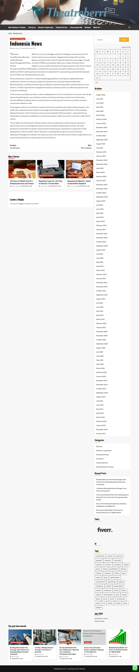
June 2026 (100, 103)
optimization (108, 594)
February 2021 (101, 323)
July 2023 (99, 205)
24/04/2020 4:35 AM (27, 48)
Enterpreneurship (76, 27)
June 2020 (100, 356)
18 (102, 69)
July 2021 (99, 303)
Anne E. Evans (15, 48)
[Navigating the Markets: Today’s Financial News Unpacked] (79, 169)
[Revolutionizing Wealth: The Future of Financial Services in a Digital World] (119, 637)
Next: (86, 146)
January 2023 (101, 229)
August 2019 (100, 397)
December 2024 (101, 160)
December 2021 (101, 282)
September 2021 (102, 295)
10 (97, 65)
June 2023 (100, 209)
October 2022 (101, 242)
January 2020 (101, 376)
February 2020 (101, 372)
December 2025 (101, 127)
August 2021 (100, 299)
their (98, 603)
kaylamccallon (100, 621)
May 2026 (99, 107)
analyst (110, 556)
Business (88, 27)
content (108, 564)
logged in (22, 203)
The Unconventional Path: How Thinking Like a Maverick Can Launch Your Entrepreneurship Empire (112, 497)
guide (123, 573)
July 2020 (99, 352)
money (123, 590)
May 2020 (99, 360)
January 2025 (101, 156)
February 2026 (101, 119)
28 (118, 73)
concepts (99, 564)
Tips (104, 603)
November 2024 (102, 164)
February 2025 (101, 152)
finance (98, 573)
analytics (119, 556)
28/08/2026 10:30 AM (66, 658)
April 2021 (100, 315)
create (126, 564)
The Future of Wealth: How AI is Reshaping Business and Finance (22, 182)
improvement (114, 577)
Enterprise (32, 27)
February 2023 (101, 225)
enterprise (114, 569)
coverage (117, 564)
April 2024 (100, 168)
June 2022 (100, 258)
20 (113, 69)
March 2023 (100, 221)
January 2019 (101, 425)
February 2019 (101, 421)
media (116, 590)
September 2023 (102, 197)
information (100, 582)
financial (107, 573)
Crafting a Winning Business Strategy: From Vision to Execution (111, 489)
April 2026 (100, 111)
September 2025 (102, 140)
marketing (107, 590)
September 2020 (102, 344)
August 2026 (100, 95)
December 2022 (101, 233)
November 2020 (102, 336)
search (124, 594)
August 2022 (100, 250)
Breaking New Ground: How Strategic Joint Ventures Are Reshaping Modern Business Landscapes (111, 482)
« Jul (96, 82)
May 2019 (99, 409)
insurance (99, 586)
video (125, 603)
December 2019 (101, 380)
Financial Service (61, 27)
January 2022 (101, 278)
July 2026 (99, 99)
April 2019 (100, 413)
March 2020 (100, 368)
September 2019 (102, 393)
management (118, 586)
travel (110, 603)
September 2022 (102, 246)
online (98, 594)
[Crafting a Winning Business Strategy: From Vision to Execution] (44, 637)
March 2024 (100, 172)
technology (121, 599)
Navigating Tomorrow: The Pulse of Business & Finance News (50, 182)
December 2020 (101, 331)
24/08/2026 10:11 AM (84, 186)
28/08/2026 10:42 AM (17, 658)
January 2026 (101, 123)
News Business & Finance (17, 27)
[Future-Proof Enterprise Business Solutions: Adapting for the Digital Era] (94, 637)
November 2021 (102, 287)
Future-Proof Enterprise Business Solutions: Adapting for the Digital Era (111, 505)
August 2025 (100, 144)
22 (123, 69)
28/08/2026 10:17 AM (116, 656)
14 (118, 65)
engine (105, 569)
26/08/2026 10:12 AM (55, 186)
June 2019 (100, 405)
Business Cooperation (45, 27)
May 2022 (99, 262)
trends (118, 603)
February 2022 (101, 274)
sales (117, 594)
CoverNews (71, 669)
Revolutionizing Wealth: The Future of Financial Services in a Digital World (109, 511)
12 (108, 65)
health (98, 577)
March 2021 (100, 319)
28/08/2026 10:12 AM (26, 186)
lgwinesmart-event (101, 618)
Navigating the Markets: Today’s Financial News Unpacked (79, 182)
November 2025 (102, 131)
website (98, 607)
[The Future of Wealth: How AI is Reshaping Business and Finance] (22, 169)
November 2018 (102, 429)
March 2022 (100, 270)
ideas (105, 577)
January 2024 (101, 180)
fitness (116, 573)
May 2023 (99, 213)
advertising (100, 556)
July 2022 (99, 254)
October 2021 (101, 291)
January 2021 (101, 327)
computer (117, 560)
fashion (123, 569)
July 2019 (99, 401)
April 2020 (100, 364)
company (108, 560)
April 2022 (100, 266)
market (98, 590)
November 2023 (102, 189)
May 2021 (99, 311)
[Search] (129, 27)
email (98, 569)
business (99, 560)
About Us (96, 27)
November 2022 (102, 238)
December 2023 (101, 184)
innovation (112, 582)
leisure (108, 586)
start (112, 599)
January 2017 (101, 433)
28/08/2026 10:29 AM (91, 656)
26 (108, 73)
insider (121, 582)
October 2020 (101, 340)
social (105, 599)
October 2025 (101, 136)
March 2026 (100, 115)
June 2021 (100, 307)
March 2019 (100, 417)
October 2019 (101, 389)
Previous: (15, 146)
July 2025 (99, 148)
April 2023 (100, 217)
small (98, 599)
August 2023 (100, 201)
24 (97, 73)
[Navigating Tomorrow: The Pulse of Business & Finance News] (50, 169)
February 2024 (101, 176)
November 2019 (102, 384)
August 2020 (100, 348)
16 (128, 65)
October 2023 (101, 193)
